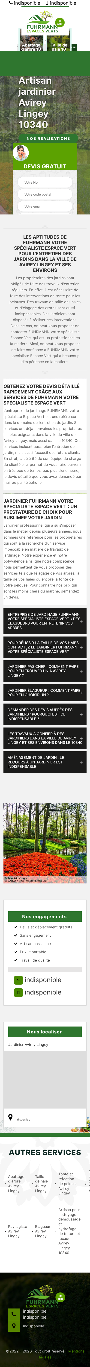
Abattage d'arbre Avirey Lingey (16, 1183)
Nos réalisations (48, 138)
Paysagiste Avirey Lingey (17, 1231)
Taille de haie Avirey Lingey (41, 1183)
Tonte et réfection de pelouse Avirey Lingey (68, 1183)
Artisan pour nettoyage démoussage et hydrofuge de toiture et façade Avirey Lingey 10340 (68, 1231)
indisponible (26, 3)
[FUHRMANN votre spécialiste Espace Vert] (45, 20)
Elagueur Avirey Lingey (42, 1231)
